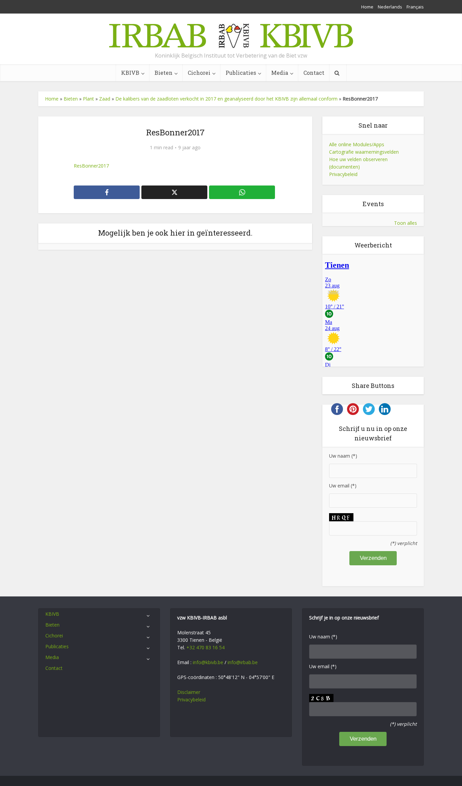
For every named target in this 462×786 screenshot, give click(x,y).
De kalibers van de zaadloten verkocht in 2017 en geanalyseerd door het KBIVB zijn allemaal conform (226, 98)
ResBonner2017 (91, 165)
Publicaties (241, 72)
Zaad (104, 98)
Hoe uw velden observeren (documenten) (358, 163)
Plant (88, 98)
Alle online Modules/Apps (356, 144)
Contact (313, 72)
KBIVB (130, 72)
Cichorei (199, 72)
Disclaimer (188, 692)
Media (279, 72)
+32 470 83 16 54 (205, 647)
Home (367, 7)
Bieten (163, 72)
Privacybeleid (343, 174)
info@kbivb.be (208, 662)
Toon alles (405, 223)
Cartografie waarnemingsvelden (364, 152)
